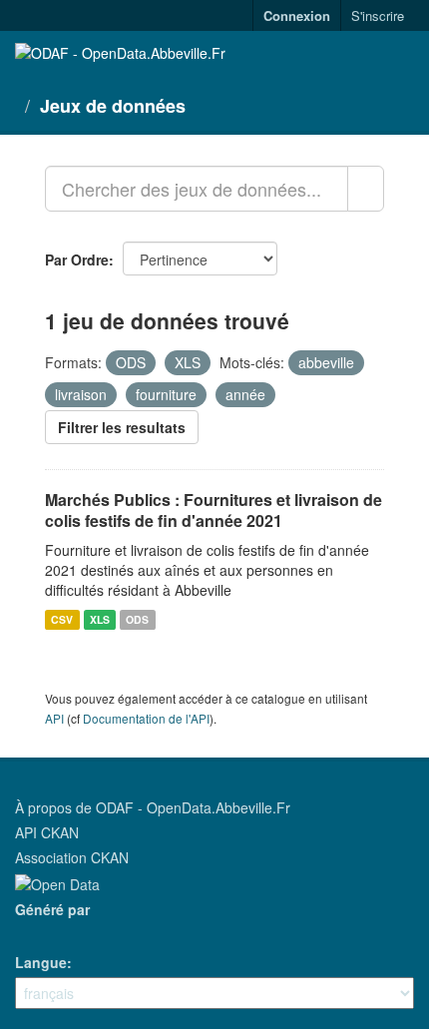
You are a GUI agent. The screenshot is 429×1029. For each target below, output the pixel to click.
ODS (137, 619)
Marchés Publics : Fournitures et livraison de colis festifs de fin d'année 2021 (213, 510)
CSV (62, 619)
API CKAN (47, 832)
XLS (100, 619)
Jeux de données (113, 106)
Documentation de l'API (146, 718)
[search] (365, 189)
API (54, 718)
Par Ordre (77, 259)
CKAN (49, 931)
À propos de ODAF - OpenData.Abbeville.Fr (152, 807)
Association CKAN (72, 857)
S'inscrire (377, 15)
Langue (41, 962)
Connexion (296, 15)
